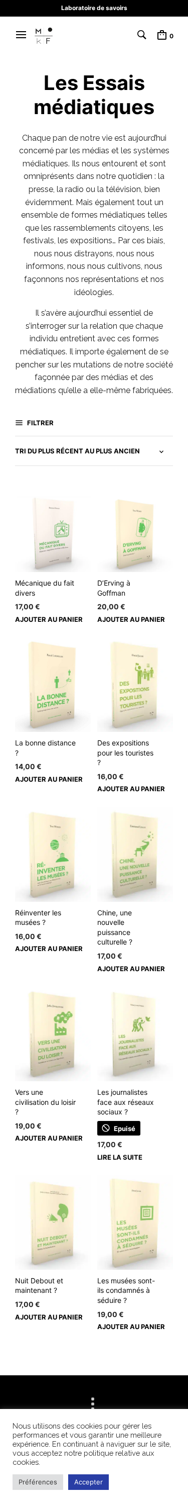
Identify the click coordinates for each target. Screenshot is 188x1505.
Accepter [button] (88, 1482)
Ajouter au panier (49, 619)
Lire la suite (119, 1157)
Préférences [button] (38, 1482)
